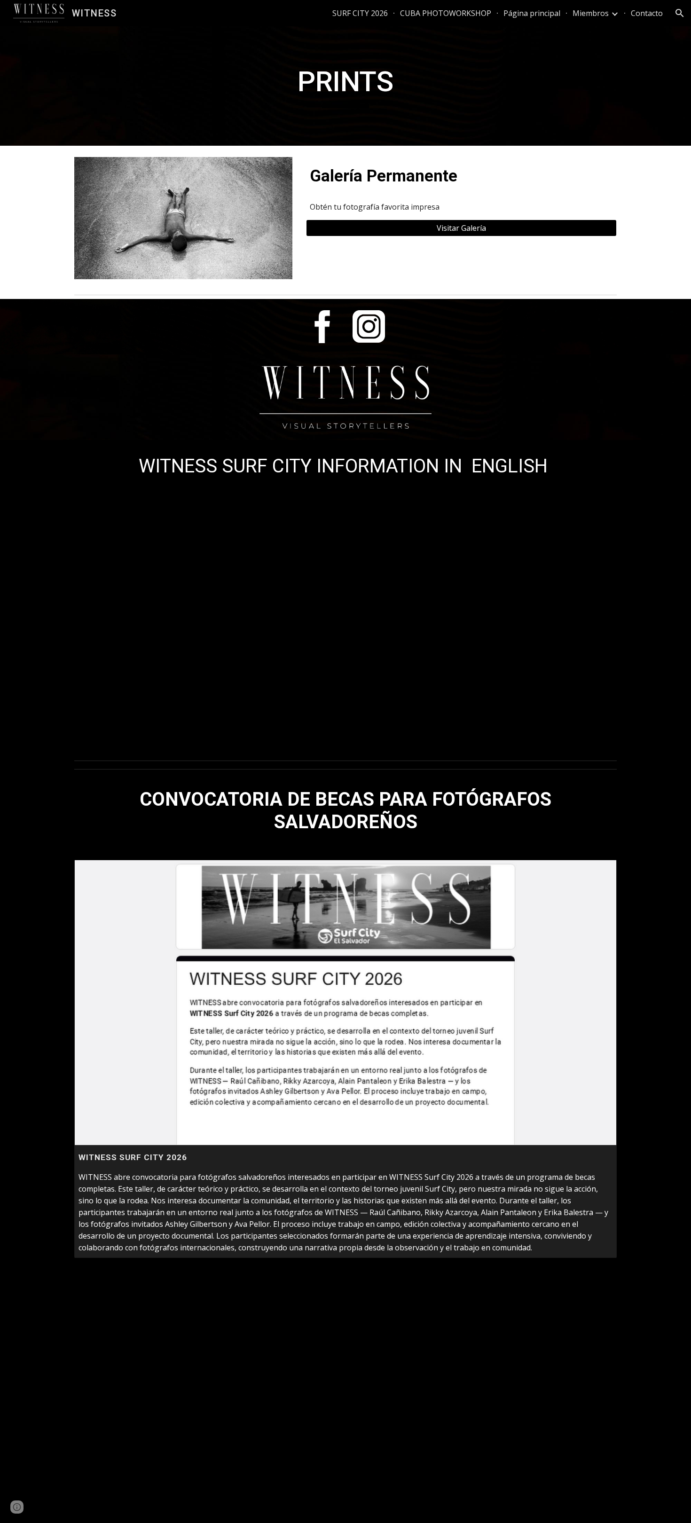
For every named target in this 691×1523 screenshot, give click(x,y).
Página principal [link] (531, 13)
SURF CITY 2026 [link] (360, 13)
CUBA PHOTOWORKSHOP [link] (445, 13)
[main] (345, 86)
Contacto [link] (647, 13)
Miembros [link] (591, 13)
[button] (679, 13)
